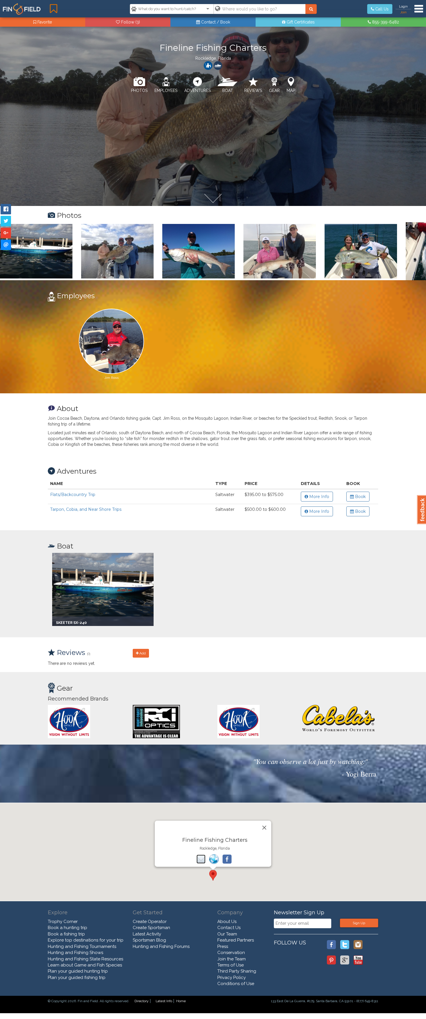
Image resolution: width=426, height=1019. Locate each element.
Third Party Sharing (236, 971)
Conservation (231, 952)
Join (403, 12)
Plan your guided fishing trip (76, 977)
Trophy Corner (63, 921)
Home (181, 1001)
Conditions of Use (235, 983)
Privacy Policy (231, 977)
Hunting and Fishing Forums (161, 946)
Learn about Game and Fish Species (85, 965)
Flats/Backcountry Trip (72, 494)
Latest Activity (147, 934)
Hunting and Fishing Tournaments (82, 946)
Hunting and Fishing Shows (75, 952)
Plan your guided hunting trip (78, 971)
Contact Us (229, 927)
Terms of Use (230, 965)
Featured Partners (235, 940)
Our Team (227, 934)
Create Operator (150, 921)
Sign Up (359, 923)
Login (403, 6)
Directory (141, 1001)
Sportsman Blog (149, 940)
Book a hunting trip (67, 927)
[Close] (264, 828)
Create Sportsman (151, 927)
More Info (318, 496)
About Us (226, 921)
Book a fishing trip (66, 934)
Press (222, 946)
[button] (213, 875)
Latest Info (164, 1001)
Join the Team (231, 959)
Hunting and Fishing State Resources (85, 959)
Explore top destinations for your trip (85, 940)
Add (142, 653)
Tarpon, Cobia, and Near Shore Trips (85, 509)
